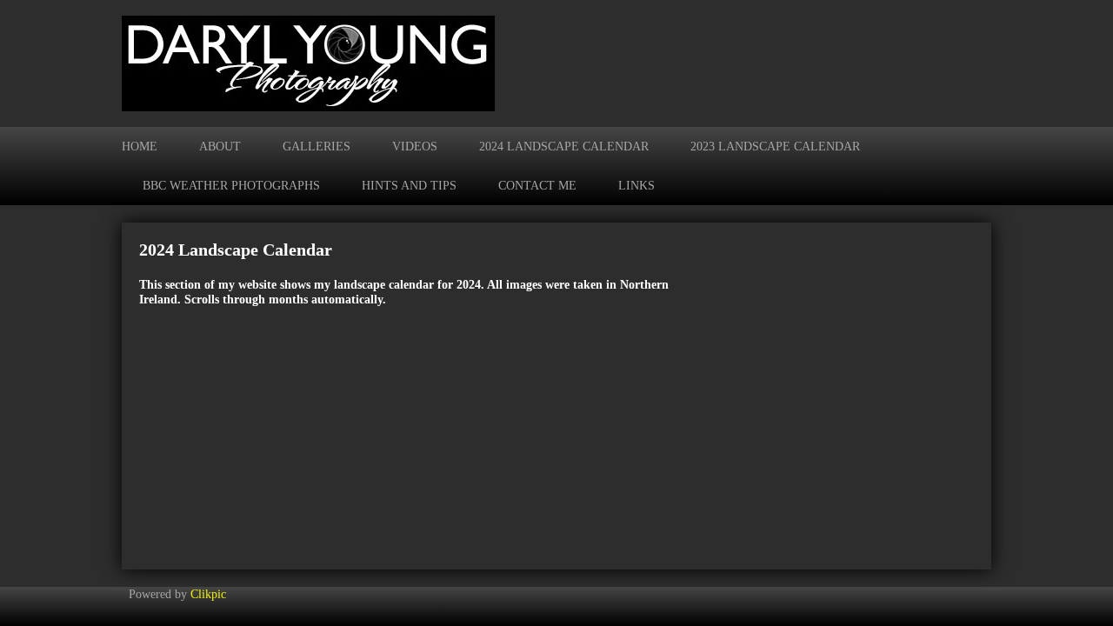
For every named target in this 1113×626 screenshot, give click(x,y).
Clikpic (208, 594)
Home (139, 146)
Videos (414, 146)
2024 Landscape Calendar (564, 146)
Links (636, 185)
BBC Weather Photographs (231, 185)
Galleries (316, 146)
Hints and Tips (409, 185)
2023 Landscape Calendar (775, 146)
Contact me (537, 185)
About (220, 146)
